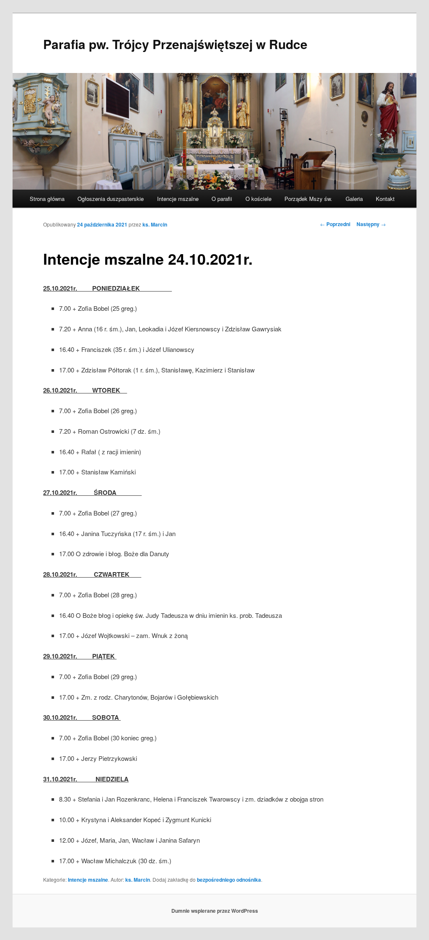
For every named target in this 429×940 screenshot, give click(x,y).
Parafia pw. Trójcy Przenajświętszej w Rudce (175, 44)
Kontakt (385, 199)
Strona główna (47, 199)
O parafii (222, 199)
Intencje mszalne (178, 199)
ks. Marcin (154, 224)
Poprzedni (335, 224)
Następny (371, 224)
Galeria (354, 199)
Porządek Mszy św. (308, 199)
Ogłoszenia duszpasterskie (111, 199)
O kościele (258, 199)
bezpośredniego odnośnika (229, 879)
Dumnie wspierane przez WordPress (214, 910)
